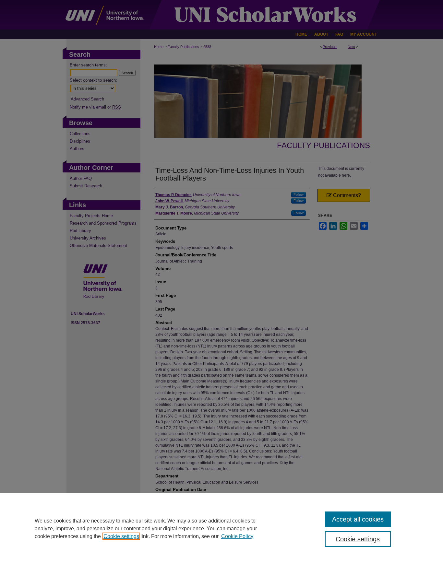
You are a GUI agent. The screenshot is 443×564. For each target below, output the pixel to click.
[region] (221, 528)
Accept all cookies (358, 519)
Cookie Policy (237, 536)
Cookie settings (121, 536)
